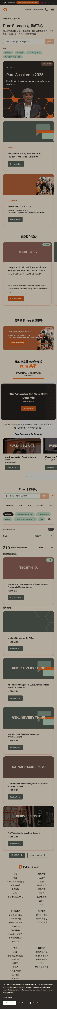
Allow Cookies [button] (9, 1003)
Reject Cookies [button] (22, 1003)
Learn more (8, 997)
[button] (37, 1003)
